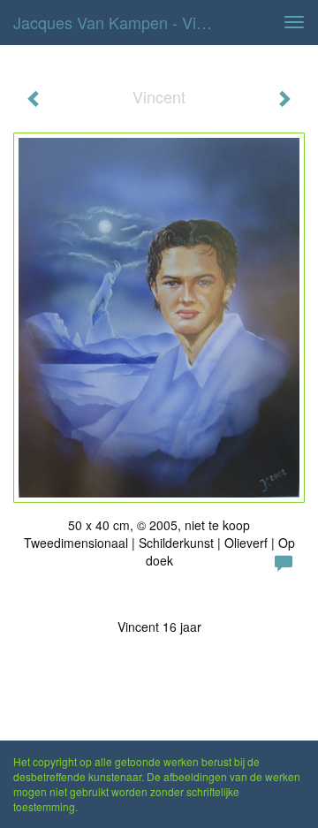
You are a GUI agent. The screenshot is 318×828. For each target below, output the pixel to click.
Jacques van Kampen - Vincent (122, 22)
